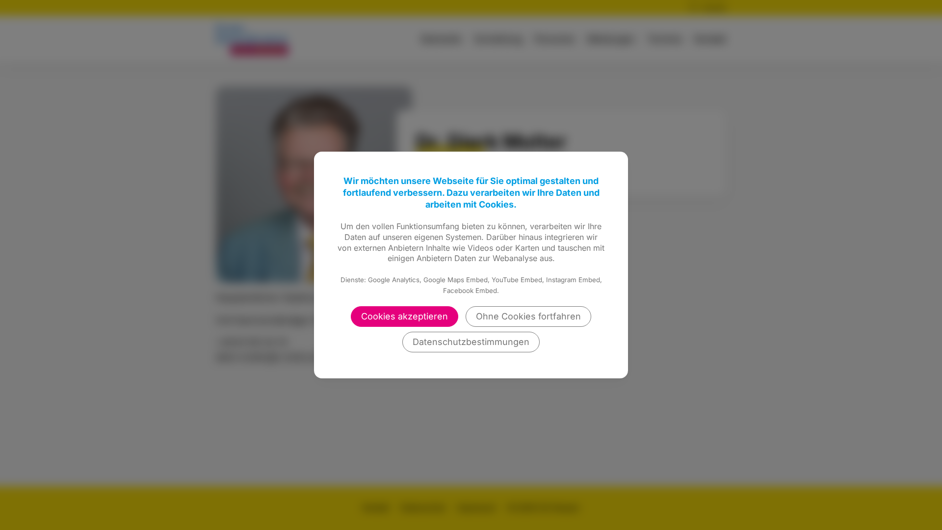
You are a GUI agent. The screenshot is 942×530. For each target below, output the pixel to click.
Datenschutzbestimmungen (471, 342)
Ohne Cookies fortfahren (528, 316)
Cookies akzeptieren (404, 316)
